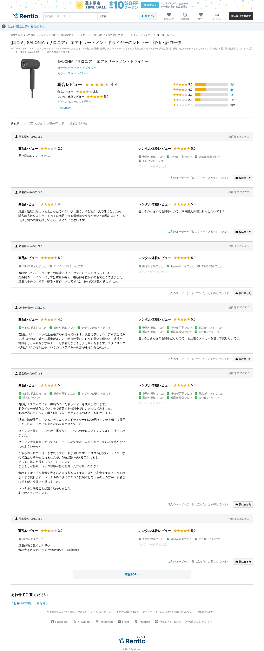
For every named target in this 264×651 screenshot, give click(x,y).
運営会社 (147, 612)
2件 (232, 84)
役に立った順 (33, 123)
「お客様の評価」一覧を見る (29, 603)
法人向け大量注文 (241, 16)
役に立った (244, 177)
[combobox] (76, 16)
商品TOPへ (66, 108)
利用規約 (82, 612)
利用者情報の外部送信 (128, 612)
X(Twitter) (83, 621)
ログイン (150, 16)
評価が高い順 (55, 123)
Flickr (125, 621)
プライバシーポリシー (102, 612)
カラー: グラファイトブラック (77, 67)
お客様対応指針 (205, 612)
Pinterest (144, 621)
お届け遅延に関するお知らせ (26, 26)
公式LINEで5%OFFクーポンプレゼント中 (186, 621)
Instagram (106, 621)
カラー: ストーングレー (72, 73)
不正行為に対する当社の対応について (175, 612)
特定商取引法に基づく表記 (60, 612)
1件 (232, 94)
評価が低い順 (78, 123)
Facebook (61, 621)
